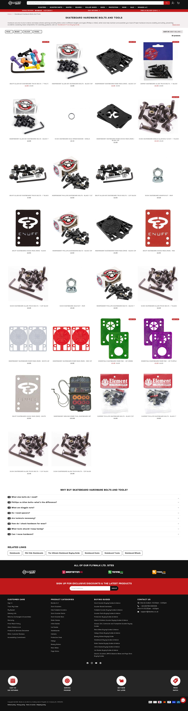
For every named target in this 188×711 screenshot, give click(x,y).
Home (10, 14)
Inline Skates (55, 624)
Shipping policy (41, 704)
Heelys (53, 641)
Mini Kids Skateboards (34, 553)
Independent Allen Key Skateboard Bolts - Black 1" (29, 139)
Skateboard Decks (92, 553)
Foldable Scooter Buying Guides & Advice (108, 610)
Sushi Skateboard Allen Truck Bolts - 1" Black (159, 306)
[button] (178, 3)
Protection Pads (56, 637)
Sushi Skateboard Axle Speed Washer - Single (72, 139)
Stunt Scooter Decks (58, 613)
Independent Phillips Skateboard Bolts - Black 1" (116, 306)
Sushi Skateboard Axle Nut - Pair (72, 306)
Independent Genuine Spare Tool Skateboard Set (72, 416)
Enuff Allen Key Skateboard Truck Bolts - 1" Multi (29, 84)
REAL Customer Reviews (16, 634)
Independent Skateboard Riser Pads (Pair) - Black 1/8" (115, 251)
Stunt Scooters (56, 606)
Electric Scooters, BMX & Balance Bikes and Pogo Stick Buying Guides (113, 655)
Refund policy (12, 704)
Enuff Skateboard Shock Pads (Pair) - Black (29, 251)
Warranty (11, 620)
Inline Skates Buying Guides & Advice (107, 647)
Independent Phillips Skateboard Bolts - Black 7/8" (72, 251)
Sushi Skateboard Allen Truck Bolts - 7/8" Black (72, 471)
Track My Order (13, 606)
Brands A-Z (55, 603)
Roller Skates (55, 620)
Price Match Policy (14, 624)
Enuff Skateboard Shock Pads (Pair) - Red (159, 251)
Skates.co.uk (22, 702)
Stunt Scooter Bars (57, 617)
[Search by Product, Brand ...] (167, 3)
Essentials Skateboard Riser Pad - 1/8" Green (115, 361)
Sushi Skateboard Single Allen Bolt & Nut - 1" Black (159, 139)
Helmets (53, 634)
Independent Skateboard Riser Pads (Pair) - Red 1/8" (72, 361)
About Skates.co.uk (14, 627)
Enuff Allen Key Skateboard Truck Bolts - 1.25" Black (115, 195)
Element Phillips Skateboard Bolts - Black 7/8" (116, 416)
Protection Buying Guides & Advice (106, 617)
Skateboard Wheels (133, 553)
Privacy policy (21, 704)
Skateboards (15, 553)
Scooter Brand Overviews (103, 606)
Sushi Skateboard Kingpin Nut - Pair (159, 195)
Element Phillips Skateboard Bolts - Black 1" (159, 416)
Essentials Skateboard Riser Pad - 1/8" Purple (159, 361)
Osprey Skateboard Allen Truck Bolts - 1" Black (159, 84)
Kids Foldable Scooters (59, 610)
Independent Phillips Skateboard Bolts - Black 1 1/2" (72, 195)
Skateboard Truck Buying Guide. (69, 25)
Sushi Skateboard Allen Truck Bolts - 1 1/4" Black (29, 471)
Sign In (10, 603)
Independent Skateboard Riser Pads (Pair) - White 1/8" (29, 361)
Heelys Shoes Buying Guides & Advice (107, 633)
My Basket (11, 610)
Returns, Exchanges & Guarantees (19, 617)
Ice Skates (54, 627)
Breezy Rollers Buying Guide (103, 636)
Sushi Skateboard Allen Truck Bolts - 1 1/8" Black (29, 306)
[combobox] (98, 3)
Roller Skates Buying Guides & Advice (107, 643)
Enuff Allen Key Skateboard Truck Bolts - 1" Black (29, 195)
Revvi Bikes (55, 648)
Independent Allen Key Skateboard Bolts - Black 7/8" (72, 84)
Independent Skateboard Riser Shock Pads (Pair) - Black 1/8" (115, 139)
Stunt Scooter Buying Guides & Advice (107, 603)
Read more (176, 25)
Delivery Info (12, 613)
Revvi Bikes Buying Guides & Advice (106, 629)
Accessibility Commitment (16, 637)
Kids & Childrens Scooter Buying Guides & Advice (111, 620)
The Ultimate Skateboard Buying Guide (64, 553)
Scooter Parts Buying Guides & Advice (107, 613)
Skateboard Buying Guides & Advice (106, 640)
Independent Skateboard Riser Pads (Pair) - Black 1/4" (115, 84)
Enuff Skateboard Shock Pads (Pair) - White (29, 416)
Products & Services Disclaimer (18, 630)
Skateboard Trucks (112, 553)
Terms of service (31, 704)
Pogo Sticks (55, 651)
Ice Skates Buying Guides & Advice (106, 650)
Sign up (114, 588)
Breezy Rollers (56, 644)
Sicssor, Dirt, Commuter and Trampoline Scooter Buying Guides (113, 625)
